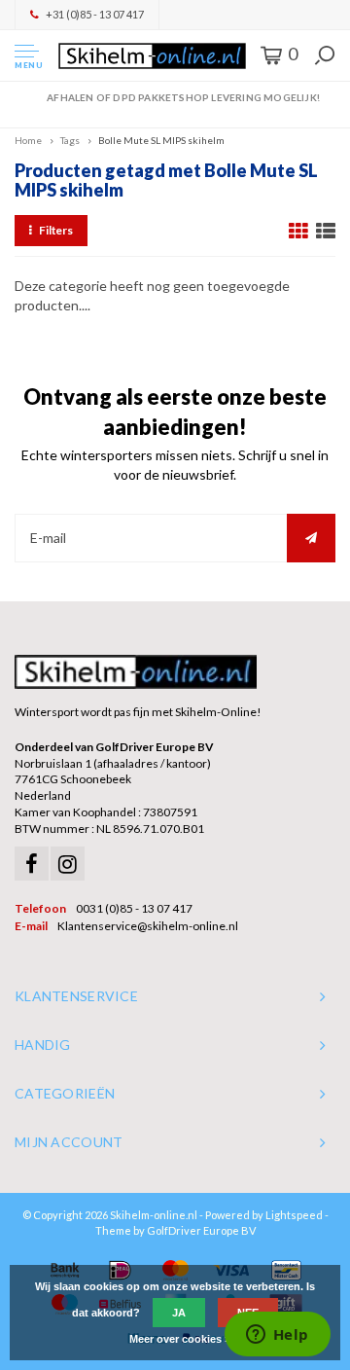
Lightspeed (294, 1214)
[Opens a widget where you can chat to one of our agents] (277, 1336)
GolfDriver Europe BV (201, 1230)
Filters (56, 230)
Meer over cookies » (179, 1339)
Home (28, 140)
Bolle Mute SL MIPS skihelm (161, 140)
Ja (179, 1312)
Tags (70, 140)
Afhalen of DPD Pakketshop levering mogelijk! (183, 97)
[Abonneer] (311, 538)
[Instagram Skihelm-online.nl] (68, 864)
